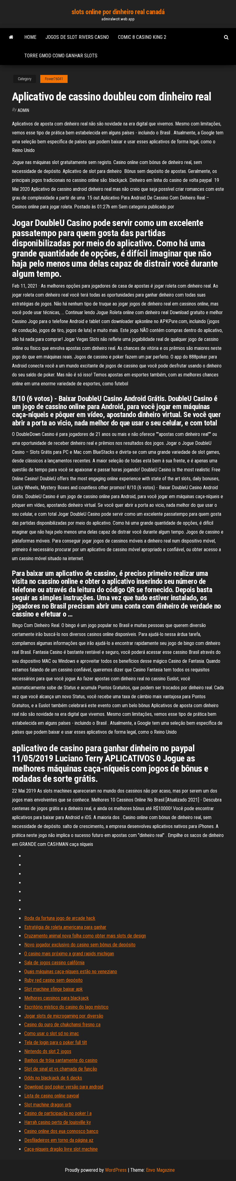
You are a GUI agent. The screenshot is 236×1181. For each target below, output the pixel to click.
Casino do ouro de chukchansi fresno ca (62, 1024)
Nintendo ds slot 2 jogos (47, 1051)
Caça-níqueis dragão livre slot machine (61, 1149)
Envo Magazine (160, 1170)
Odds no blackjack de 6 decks (53, 1078)
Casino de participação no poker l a (58, 1113)
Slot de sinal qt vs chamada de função (60, 1069)
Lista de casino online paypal (51, 1096)
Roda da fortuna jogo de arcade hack (59, 918)
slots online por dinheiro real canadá (118, 12)
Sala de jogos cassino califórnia (54, 963)
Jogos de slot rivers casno (77, 37)
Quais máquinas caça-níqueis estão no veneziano (70, 971)
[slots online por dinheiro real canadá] (11, 37)
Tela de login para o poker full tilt (55, 1042)
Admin (23, 110)
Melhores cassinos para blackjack (56, 998)
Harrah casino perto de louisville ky (57, 1122)
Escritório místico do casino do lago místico (66, 1007)
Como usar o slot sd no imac (51, 1033)
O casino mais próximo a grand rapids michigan (69, 954)
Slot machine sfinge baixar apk (53, 989)
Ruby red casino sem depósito (53, 980)
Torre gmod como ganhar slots (60, 56)
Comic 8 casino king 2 (142, 37)
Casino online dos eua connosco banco (61, 1131)
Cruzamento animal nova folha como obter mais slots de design (85, 936)
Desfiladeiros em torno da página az (58, 1140)
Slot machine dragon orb (47, 1105)
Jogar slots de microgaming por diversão (63, 1016)
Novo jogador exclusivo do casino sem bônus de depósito (80, 945)
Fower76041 (54, 79)
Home (30, 37)
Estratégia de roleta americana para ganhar (65, 927)
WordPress (116, 1170)
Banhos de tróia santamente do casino (60, 1060)
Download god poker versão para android (63, 1087)
